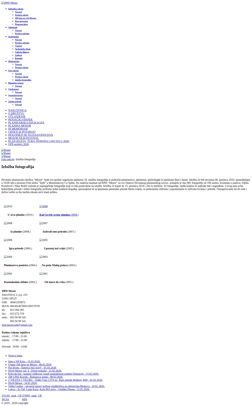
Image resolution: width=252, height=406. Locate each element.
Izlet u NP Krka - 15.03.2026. (24, 361)
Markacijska (13, 61)
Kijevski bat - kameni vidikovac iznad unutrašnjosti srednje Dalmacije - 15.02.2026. (53, 373)
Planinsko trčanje (16, 83)
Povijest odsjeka (22, 33)
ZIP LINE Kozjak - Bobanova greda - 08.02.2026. (35, 376)
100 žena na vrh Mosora (25, 18)
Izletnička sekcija (15, 9)
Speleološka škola (23, 49)
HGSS (5, 399)
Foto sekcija (13, 70)
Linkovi (18, 55)
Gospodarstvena (15, 95)
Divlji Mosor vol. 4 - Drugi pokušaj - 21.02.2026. (35, 370)
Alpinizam (12, 27)
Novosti (18, 12)
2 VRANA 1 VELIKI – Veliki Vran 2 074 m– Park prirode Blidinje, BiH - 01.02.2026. (55, 380)
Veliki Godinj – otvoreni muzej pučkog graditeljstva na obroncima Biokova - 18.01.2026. (56, 386)
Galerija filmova (22, 52)
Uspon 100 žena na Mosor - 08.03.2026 (29, 364)
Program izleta (21, 24)
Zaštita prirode (14, 101)
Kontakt (18, 58)
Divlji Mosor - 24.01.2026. (22, 383)
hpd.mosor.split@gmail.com (17, 324)
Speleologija (13, 37)
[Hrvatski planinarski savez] (32, 395)
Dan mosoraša (21, 21)
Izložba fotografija (23, 80)
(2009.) (59, 214)
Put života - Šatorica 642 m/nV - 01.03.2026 (32, 367)
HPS (24, 399)
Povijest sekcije (21, 15)
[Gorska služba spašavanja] (11, 395)
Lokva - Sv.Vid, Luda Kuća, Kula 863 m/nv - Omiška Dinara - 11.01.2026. (49, 389)
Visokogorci (13, 89)
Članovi (18, 46)
